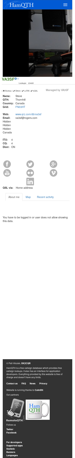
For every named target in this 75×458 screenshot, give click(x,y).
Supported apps (14, 445)
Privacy (43, 383)
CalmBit (39, 390)
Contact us (12, 383)
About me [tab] (13, 197)
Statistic (10, 448)
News (32, 383)
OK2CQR (26, 363)
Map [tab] (28, 197)
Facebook (11, 432)
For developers (14, 442)
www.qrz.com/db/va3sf (28, 114)
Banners (10, 452)
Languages (12, 455)
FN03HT (20, 107)
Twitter (9, 429)
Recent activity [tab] (45, 197)
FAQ (23, 383)
